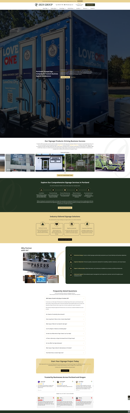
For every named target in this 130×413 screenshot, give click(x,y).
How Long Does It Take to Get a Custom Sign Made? (58, 319)
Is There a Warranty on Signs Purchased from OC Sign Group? (60, 338)
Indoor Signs (45, 8)
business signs (88, 364)
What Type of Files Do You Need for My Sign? (56, 324)
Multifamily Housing (43, 228)
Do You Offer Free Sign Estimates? (54, 343)
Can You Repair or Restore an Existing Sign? (56, 328)
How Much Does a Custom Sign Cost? (55, 352)
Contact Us (92, 8)
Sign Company (38, 8)
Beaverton (72, 145)
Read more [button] (39, 390)
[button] (65, 298)
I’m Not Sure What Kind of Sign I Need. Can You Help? (58, 333)
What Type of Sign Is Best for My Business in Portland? (59, 348)
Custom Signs (61, 8)
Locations (78, 8)
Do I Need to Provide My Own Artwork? (55, 314)
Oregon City (60, 145)
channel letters (70, 69)
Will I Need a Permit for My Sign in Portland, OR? (57, 298)
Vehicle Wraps (70, 8)
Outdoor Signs (53, 8)
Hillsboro (76, 145)
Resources (85, 8)
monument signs (78, 69)
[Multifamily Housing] (42, 225)
